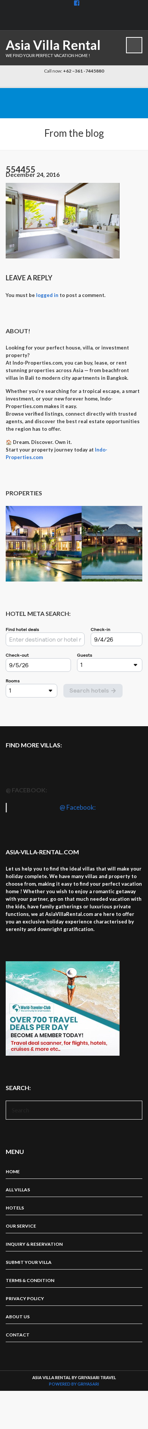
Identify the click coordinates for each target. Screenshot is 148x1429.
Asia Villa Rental (53, 45)
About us (18, 1316)
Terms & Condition (30, 1280)
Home (13, 1171)
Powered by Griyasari (74, 1383)
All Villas (18, 1189)
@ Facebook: (26, 789)
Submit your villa (29, 1262)
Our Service (21, 1226)
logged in (47, 295)
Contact (18, 1335)
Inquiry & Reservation (34, 1244)
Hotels (15, 1208)
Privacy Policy (25, 1298)
